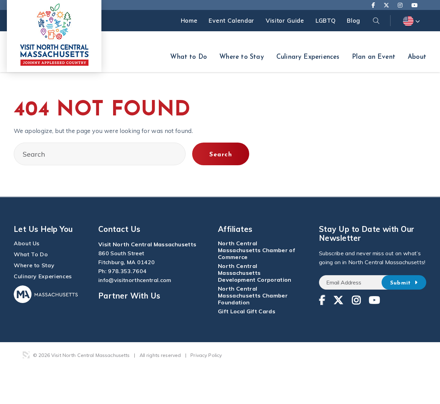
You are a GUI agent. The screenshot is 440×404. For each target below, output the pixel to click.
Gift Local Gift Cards (246, 311)
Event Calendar (231, 20)
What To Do (31, 254)
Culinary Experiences (308, 57)
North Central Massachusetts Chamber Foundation (253, 295)
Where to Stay (241, 57)
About (417, 57)
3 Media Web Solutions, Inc (26, 354)
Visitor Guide (285, 20)
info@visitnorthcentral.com (135, 280)
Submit (401, 283)
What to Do (188, 57)
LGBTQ (326, 20)
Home (189, 20)
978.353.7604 (127, 271)
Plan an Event (373, 57)
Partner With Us (129, 296)
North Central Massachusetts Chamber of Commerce (256, 250)
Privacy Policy (206, 355)
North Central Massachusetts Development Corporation (255, 272)
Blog (353, 20)
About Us (27, 243)
